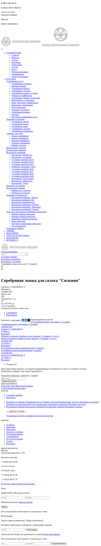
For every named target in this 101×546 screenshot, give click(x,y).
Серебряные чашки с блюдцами (26, 98)
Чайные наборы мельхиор (23, 214)
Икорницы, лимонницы (22, 105)
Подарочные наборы (15, 188)
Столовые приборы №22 (23, 174)
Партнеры (16, 62)
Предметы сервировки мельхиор (26, 224)
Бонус (14, 69)
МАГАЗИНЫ (12, 233)
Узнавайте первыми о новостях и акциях (19, 376)
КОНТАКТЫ (12, 238)
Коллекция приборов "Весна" (25, 197)
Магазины (11, 429)
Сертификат (11, 313)
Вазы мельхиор (18, 221)
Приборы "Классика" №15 (23, 167)
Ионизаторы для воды (16, 148)
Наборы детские (19, 145)
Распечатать (11, 315)
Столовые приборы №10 (23, 160)
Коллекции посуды (44, 416)
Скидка (15, 67)
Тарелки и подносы (20, 110)
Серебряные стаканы (21, 91)
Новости (15, 58)
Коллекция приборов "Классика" (26, 207)
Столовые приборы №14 (23, 164)
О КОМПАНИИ (13, 53)
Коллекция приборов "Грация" (25, 209)
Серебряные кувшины (22, 84)
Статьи (15, 60)
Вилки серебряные (20, 138)
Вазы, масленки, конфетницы (25, 103)
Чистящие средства (77, 404)
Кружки (15, 114)
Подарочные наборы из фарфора (21, 416)
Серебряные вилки (20, 124)
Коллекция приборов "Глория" (25, 205)
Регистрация (32, 530)
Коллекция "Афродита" (22, 181)
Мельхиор (10, 397)
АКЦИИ (10, 231)
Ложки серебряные (20, 136)
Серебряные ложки (20, 122)
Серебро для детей (14, 133)
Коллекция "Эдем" (20, 183)
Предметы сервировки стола (24, 117)
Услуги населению (20, 76)
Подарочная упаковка (16, 150)
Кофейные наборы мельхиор (24, 219)
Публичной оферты (51, 534)
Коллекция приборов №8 (23, 200)
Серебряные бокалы (21, 88)
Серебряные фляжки (21, 112)
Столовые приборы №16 (23, 169)
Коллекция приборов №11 (23, 202)
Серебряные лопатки (21, 129)
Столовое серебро (14, 395)
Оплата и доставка (14, 432)
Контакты (10, 444)
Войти (4, 507)
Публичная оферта (20, 72)
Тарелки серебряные (21, 143)
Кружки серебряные (21, 141)
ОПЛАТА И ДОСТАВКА (17, 235)
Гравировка (17, 65)
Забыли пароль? (26, 502)
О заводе (10, 425)
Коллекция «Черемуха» (22, 155)
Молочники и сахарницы (23, 100)
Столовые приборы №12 (23, 162)
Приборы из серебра (15, 119)
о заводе (15, 55)
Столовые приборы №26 (23, 176)
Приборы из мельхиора (16, 195)
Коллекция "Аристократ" (23, 178)
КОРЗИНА (12, 240)
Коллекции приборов (16, 152)
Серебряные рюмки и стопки (25, 93)
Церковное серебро (15, 228)
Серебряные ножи (20, 126)
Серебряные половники (22, 131)
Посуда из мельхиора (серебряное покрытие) (26, 212)
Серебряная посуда (14, 81)
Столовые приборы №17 (23, 171)
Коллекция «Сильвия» (22, 157)
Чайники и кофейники (22, 95)
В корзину (5, 308)
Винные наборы (19, 86)
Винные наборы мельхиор (23, 216)
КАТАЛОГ (11, 79)
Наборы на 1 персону (21, 190)
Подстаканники (19, 107)
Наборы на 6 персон (21, 193)
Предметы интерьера (15, 186)
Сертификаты (18, 74)
